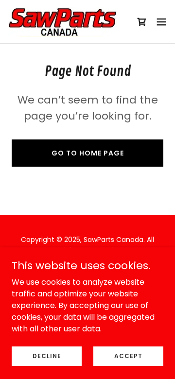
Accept (128, 355)
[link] (62, 21)
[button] (161, 22)
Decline (47, 355)
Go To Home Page (88, 153)
